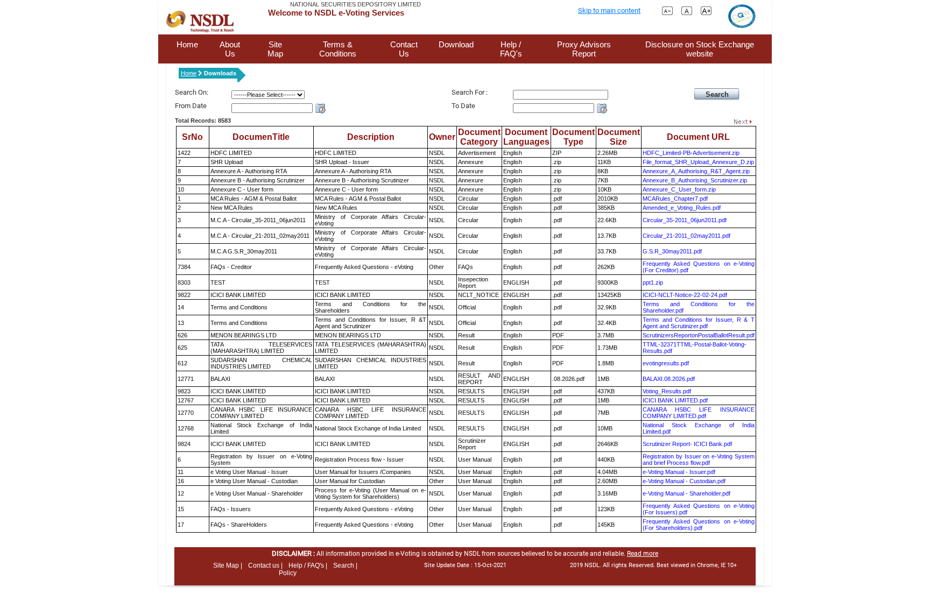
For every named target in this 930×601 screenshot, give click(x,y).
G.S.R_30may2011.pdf (672, 251)
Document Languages (526, 137)
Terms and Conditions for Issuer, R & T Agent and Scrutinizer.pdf (699, 322)
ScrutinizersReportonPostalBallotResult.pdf (699, 335)
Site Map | (227, 565)
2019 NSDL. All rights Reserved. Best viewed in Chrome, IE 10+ (653, 565)
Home (187, 44)
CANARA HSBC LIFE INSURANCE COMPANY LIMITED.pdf (699, 412)
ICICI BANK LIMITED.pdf (675, 400)
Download (456, 44)
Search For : (470, 92)
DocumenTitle (261, 137)
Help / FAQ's (511, 49)
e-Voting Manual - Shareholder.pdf (686, 493)
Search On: (191, 92)
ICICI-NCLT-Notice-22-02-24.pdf (685, 295)
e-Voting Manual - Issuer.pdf (679, 472)
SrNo (192, 137)
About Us (230, 49)
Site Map (275, 49)
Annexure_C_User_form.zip (679, 189)
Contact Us (404, 49)
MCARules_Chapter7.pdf (675, 198)
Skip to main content (609, 10)
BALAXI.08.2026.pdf (669, 379)
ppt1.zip (653, 282)
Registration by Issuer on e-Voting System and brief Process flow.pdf (699, 459)
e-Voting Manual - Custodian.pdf (684, 481)
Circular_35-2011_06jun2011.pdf (685, 220)
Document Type (573, 137)
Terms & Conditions (337, 49)
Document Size (618, 137)
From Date (191, 106)
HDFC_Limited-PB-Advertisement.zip (691, 153)
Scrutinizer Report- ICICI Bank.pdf (687, 444)
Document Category (479, 137)
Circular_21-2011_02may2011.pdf (686, 235)
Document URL (698, 137)
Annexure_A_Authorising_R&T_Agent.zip (696, 171)
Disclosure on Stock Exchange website (699, 49)
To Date (463, 106)
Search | (345, 565)
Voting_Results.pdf (667, 391)
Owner (442, 137)
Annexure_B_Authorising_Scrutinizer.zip (695, 180)
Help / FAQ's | (307, 565)
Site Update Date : (465, 565)
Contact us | (265, 565)
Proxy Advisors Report (584, 49)
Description (370, 137)
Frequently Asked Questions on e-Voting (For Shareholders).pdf (699, 524)
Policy (288, 573)
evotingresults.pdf (666, 363)
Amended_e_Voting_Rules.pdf (682, 207)
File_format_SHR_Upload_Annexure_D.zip (698, 162)
